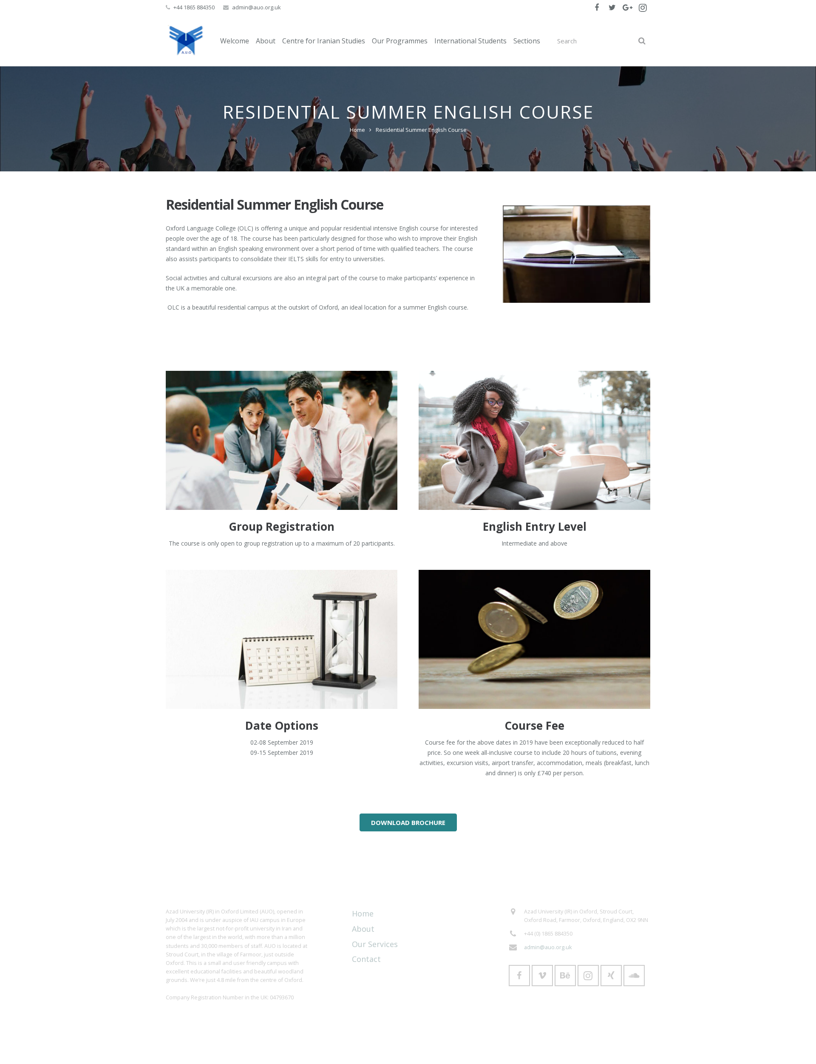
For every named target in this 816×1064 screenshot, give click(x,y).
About (363, 929)
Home (357, 130)
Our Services (375, 944)
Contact (366, 959)
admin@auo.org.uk (256, 7)
